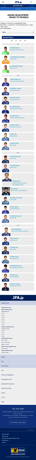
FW (25, 41)
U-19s (3, 317)
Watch (3, 357)
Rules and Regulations (7, 375)
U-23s (3, 313)
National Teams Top (6, 307)
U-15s (3, 325)
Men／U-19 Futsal (6, 342)
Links (2, 402)
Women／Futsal (5, 344)
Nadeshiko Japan (6, 328)
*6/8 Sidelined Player (17, 185)
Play (2, 361)
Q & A (3, 397)
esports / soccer (5, 352)
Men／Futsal (4, 340)
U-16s (3, 323)
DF (16, 41)
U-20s (3, 330)
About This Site (5, 434)
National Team (5, 303)
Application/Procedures (7, 384)
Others (3, 393)
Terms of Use (5, 436)
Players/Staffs (18, 9)
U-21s (3, 315)
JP (31, 2)
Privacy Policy (5, 440)
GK (12, 41)
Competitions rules (6, 379)
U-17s (3, 321)
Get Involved (4, 366)
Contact (4, 442)
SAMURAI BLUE (5, 311)
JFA (2, 370)
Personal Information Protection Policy (10, 438)
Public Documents (6, 388)
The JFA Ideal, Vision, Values (18, 422)
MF (20, 41)
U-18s (3, 319)
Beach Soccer (5, 348)
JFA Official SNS (31, 430)
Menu (4, 32)
